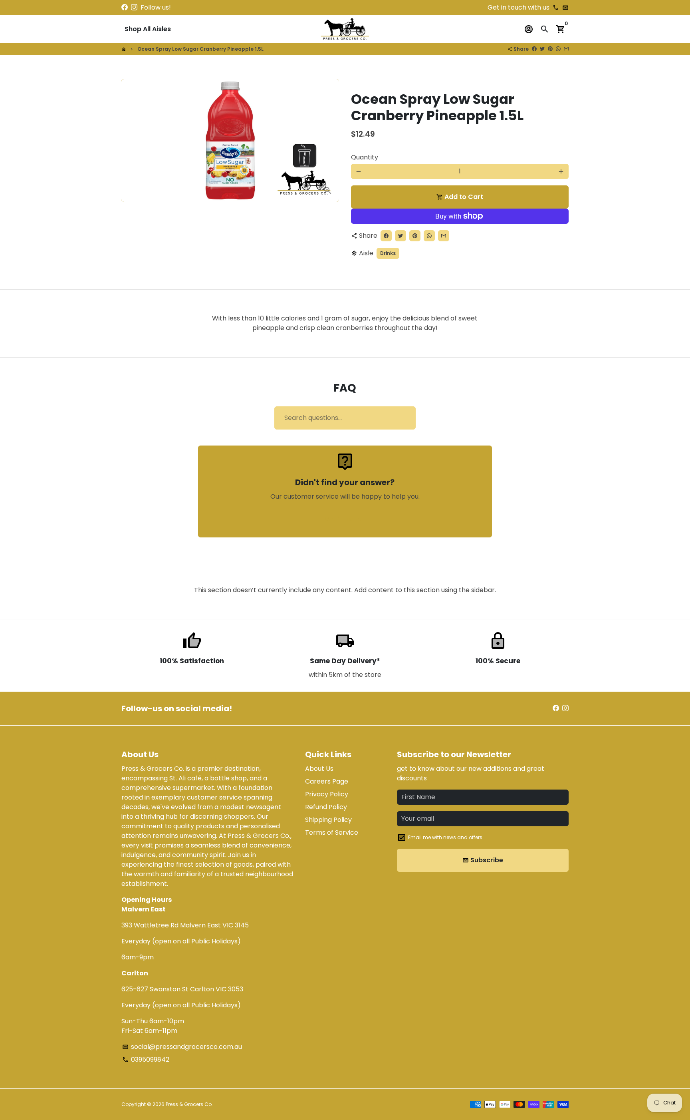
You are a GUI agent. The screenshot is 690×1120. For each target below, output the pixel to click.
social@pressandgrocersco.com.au (182, 1046)
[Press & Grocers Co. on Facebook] (124, 7)
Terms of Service (331, 832)
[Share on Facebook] (534, 49)
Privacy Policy (326, 794)
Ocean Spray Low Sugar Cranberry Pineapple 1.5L (200, 49)
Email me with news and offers (445, 837)
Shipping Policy (328, 819)
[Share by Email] (566, 49)
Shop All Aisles (148, 29)
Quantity (364, 157)
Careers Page (326, 781)
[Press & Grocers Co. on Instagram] (134, 7)
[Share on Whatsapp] (558, 49)
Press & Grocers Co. (189, 1104)
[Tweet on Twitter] (542, 49)
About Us (319, 768)
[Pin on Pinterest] (550, 49)
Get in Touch (344, 519)
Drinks (388, 253)
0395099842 (145, 1059)
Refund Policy (326, 807)
